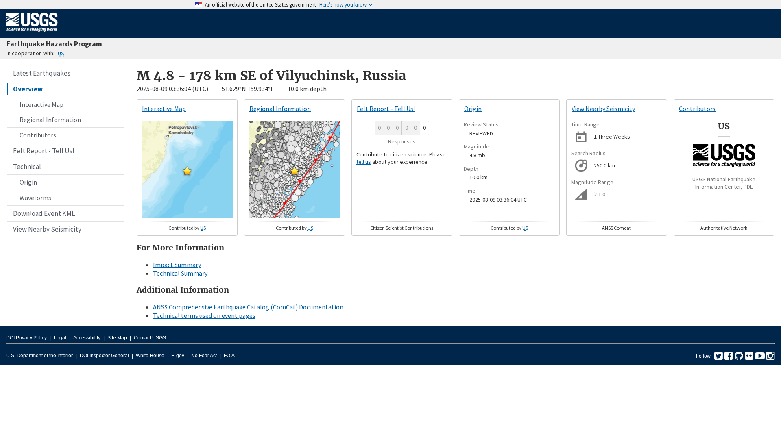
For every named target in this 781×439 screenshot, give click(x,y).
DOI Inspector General (104, 356)
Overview (28, 89)
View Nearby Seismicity (47, 229)
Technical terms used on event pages (204, 315)
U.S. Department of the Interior (39, 356)
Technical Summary (180, 273)
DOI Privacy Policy (26, 338)
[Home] (32, 33)
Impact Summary (177, 265)
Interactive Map (41, 104)
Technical (27, 166)
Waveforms (35, 197)
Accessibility (86, 338)
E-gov (177, 356)
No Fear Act (204, 356)
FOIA (229, 356)
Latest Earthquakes (41, 73)
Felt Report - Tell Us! (43, 150)
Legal (60, 338)
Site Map (117, 338)
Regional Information (50, 119)
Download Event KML (44, 213)
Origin (28, 182)
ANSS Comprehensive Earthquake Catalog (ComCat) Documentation (248, 307)
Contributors (38, 135)
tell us (363, 161)
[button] (187, 171)
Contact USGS (150, 338)
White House (150, 356)
